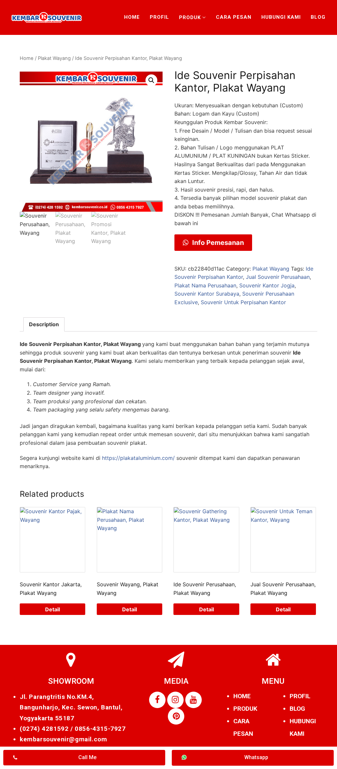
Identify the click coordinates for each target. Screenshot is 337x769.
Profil (159, 17)
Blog (318, 17)
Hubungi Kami (281, 17)
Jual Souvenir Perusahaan (278, 277)
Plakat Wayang (54, 58)
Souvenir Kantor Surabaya (206, 293)
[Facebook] (157, 700)
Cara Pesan (233, 17)
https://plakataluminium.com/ (138, 458)
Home (132, 17)
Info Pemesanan (217, 243)
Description (44, 324)
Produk (190, 17)
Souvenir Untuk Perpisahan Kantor (243, 302)
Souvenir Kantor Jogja (267, 285)
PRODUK (245, 708)
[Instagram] (175, 700)
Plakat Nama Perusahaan (205, 285)
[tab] (44, 324)
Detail (52, 609)
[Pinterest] (176, 716)
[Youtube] (193, 700)
